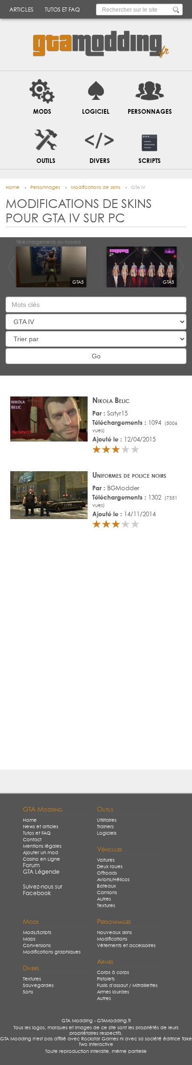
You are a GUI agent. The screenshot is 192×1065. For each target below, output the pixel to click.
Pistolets (106, 979)
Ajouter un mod (40, 853)
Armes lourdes (113, 992)
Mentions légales (42, 846)
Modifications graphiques (52, 952)
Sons (28, 992)
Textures (106, 905)
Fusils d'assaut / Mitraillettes (127, 985)
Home (30, 820)
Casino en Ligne (41, 859)
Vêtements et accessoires (126, 945)
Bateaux (106, 886)
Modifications (112, 939)
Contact (32, 840)
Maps (29, 939)
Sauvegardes (38, 985)
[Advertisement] (96, 653)
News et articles (40, 827)
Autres (104, 899)
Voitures (106, 860)
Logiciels (107, 833)
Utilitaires (107, 820)
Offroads (107, 873)
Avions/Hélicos (113, 879)
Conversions (37, 945)
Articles (21, 10)
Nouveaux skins (114, 932)
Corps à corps (113, 972)
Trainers (105, 827)
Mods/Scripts (37, 932)
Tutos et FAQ (62, 10)
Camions (107, 892)
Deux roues (110, 866)
